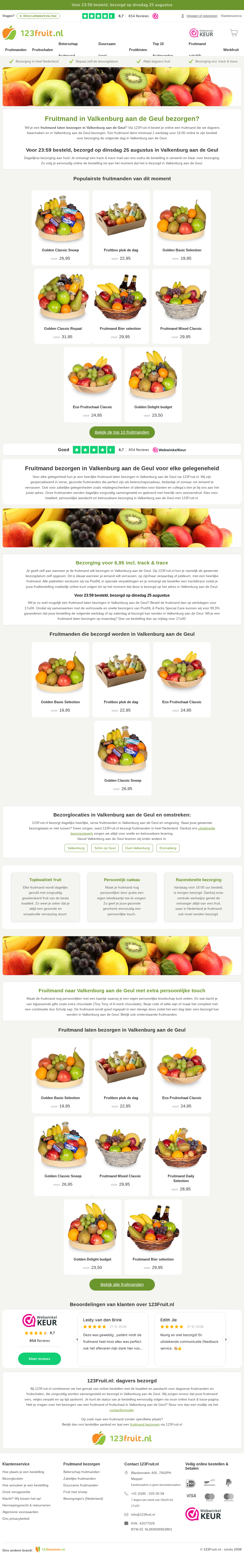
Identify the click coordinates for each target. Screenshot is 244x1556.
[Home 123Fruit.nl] (38, 33)
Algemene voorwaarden (20, 1512)
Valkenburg (76, 848)
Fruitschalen (42, 50)
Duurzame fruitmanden (80, 1485)
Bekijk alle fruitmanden (122, 1284)
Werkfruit (231, 50)
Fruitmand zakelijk (197, 50)
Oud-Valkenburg (137, 848)
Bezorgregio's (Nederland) (83, 1498)
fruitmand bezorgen (145, 1424)
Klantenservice (231, 15)
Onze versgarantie (16, 1492)
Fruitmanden (15, 50)
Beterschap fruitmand (68, 50)
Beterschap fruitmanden (81, 1472)
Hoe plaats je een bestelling (23, 1472)
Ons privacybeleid (15, 1518)
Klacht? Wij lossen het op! (21, 1498)
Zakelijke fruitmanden (79, 1478)
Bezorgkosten (12, 1478)
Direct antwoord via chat (39, 16)
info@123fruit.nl (143, 1514)
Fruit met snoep (75, 1492)
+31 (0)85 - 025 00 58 (147, 1493)
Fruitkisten (138, 50)
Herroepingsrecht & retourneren (26, 1505)
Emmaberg (168, 848)
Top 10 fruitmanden (163, 50)
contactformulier (122, 1410)
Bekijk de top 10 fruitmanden (122, 432)
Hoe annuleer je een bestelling (25, 1485)
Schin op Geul (105, 848)
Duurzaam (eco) (107, 50)
